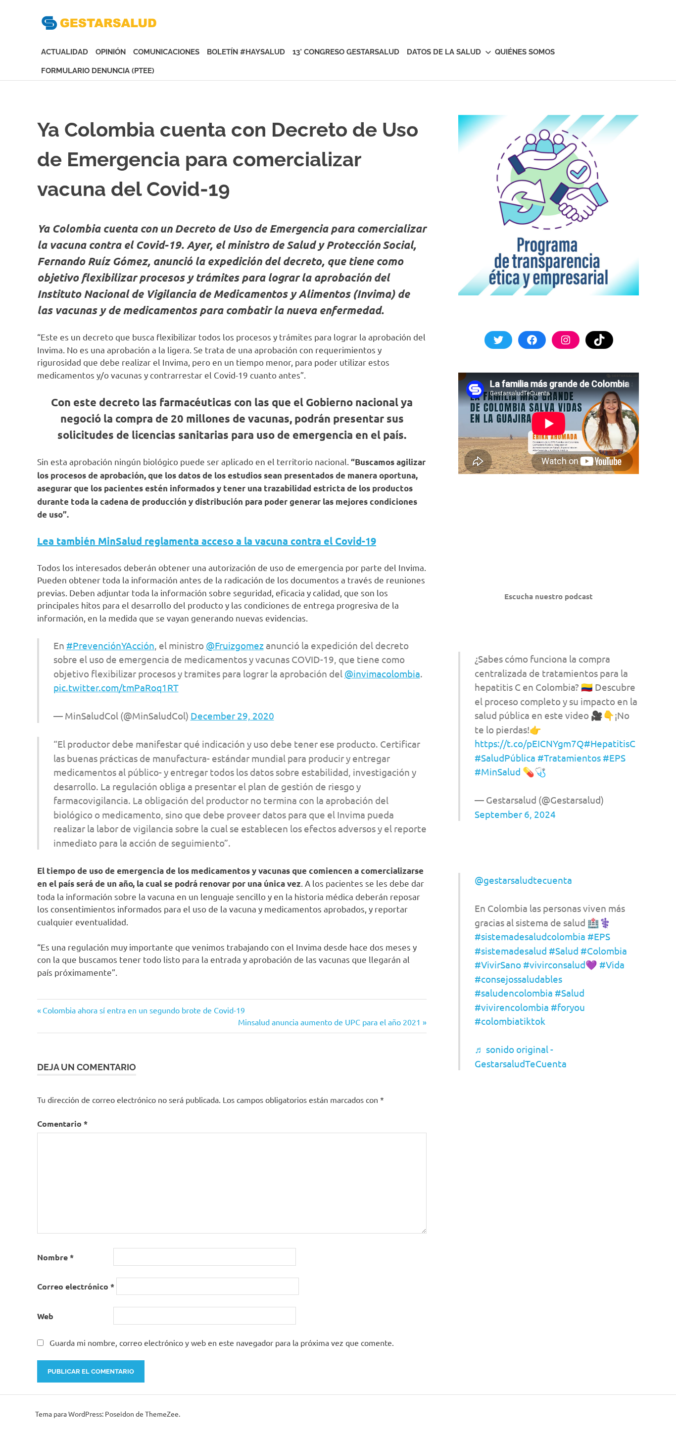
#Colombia (603, 950)
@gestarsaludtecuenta (523, 880)
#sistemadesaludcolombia (530, 936)
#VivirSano (498, 964)
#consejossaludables (518, 979)
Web (45, 1316)
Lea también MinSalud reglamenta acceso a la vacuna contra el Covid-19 (206, 540)
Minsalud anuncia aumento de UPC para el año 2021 (329, 1022)
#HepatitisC (609, 743)
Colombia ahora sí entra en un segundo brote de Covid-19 (143, 1010)
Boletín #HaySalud (246, 52)
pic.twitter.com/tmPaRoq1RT (116, 687)
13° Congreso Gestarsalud (345, 52)
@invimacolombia (382, 673)
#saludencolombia (514, 993)
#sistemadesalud (511, 950)
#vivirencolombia (512, 1007)
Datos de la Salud (444, 52)
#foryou (568, 1007)
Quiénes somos (525, 52)
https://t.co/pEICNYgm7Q (529, 743)
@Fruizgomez (235, 645)
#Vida (612, 964)
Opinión (111, 52)
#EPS (614, 758)
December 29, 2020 (232, 715)
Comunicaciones (166, 52)
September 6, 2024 (515, 814)
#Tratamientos (569, 758)
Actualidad (64, 52)
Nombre (55, 1257)
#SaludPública (505, 758)
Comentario (62, 1123)
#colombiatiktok (510, 1021)
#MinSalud (498, 771)
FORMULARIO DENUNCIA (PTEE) (97, 70)
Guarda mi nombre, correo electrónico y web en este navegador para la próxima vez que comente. (221, 1342)
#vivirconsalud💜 (560, 964)
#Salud (564, 950)
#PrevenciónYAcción (110, 645)
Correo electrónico (75, 1286)
